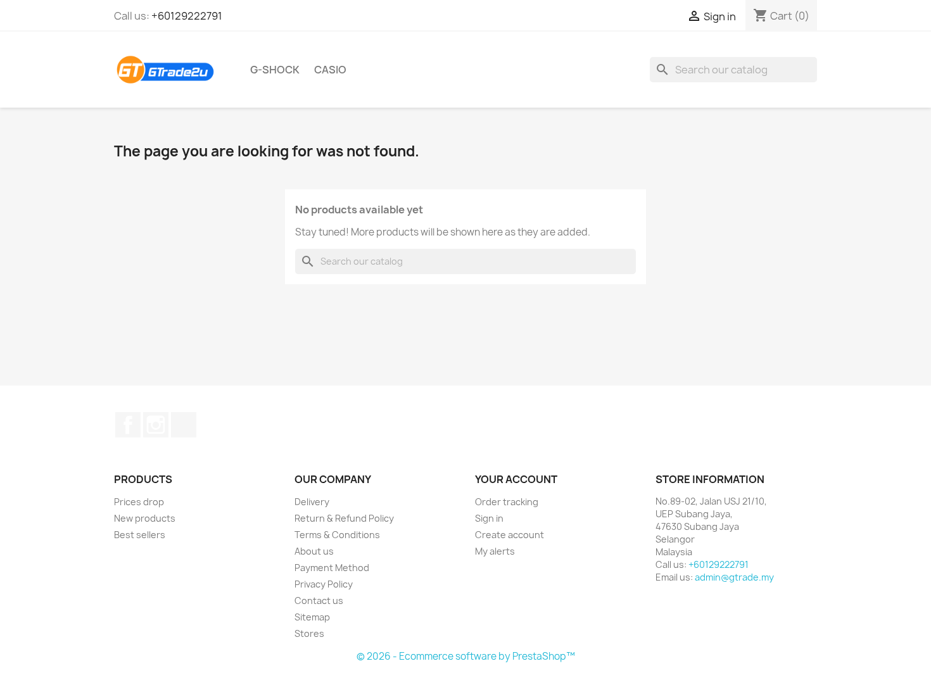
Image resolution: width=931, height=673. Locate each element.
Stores (309, 633)
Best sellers (139, 535)
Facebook (128, 424)
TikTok (183, 424)
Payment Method (331, 568)
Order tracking (506, 502)
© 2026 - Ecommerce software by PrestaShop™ (466, 656)
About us (314, 551)
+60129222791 (186, 16)
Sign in (489, 518)
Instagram (155, 424)
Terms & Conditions (337, 535)
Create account (509, 535)
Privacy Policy (323, 584)
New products (144, 518)
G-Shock (275, 70)
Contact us (318, 600)
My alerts (495, 551)
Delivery (311, 502)
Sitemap (312, 617)
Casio (330, 70)
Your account (516, 479)
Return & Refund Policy (344, 518)
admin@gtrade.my (734, 577)
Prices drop (139, 502)
